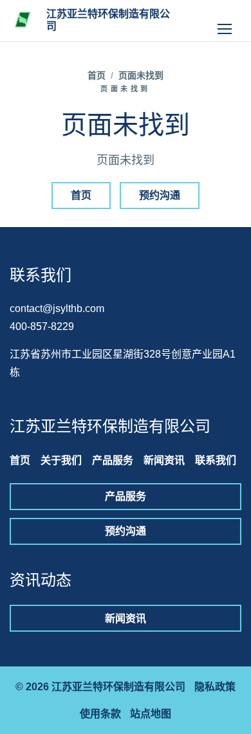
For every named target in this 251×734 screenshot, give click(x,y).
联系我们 (215, 460)
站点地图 (150, 713)
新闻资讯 (164, 460)
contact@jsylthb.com (57, 308)
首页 (97, 75)
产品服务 (112, 460)
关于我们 (61, 460)
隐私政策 (215, 686)
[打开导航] (224, 20)
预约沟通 (159, 195)
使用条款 (100, 713)
